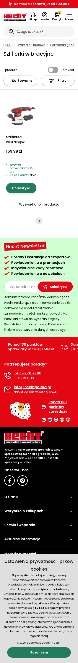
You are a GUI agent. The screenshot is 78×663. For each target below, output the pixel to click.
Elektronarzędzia (62, 45)
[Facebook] (9, 480)
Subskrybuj (59, 287)
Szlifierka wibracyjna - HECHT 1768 (17, 142)
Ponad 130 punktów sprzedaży (58, 407)
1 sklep (32, 175)
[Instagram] (22, 480)
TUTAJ (39, 608)
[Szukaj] (11, 32)
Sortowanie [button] (22, 80)
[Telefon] (7, 375)
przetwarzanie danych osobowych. (42, 330)
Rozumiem (39, 652)
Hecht (8, 45)
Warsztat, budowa (31, 45)
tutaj (56, 642)
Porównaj (68, 70)
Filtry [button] (62, 80)
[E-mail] (7, 389)
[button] (69, 16)
